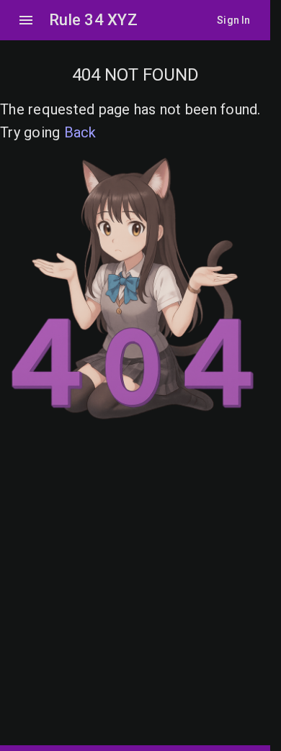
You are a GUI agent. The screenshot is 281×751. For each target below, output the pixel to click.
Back (80, 132)
